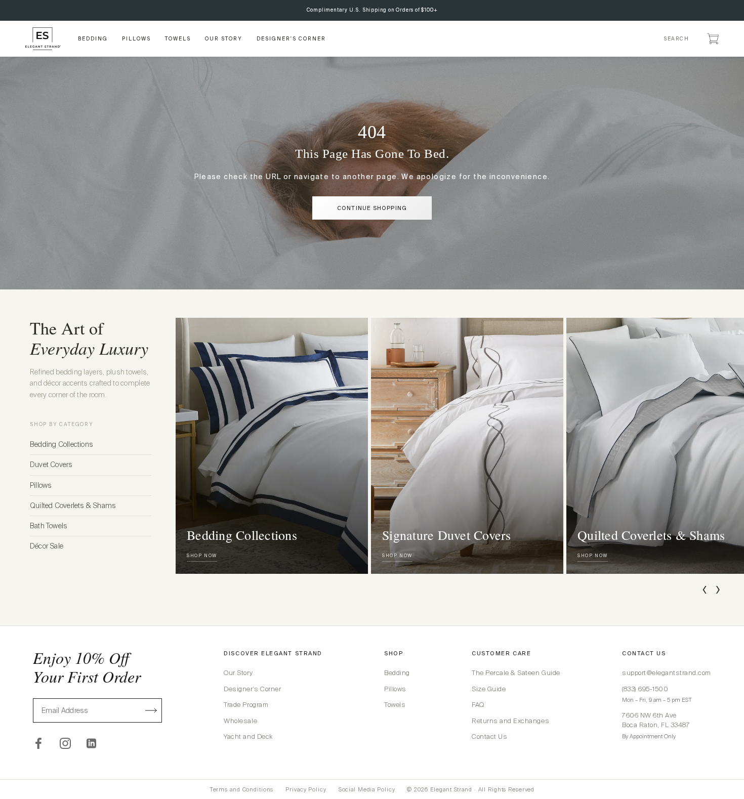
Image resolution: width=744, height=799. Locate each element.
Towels (394, 704)
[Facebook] (38, 743)
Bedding (397, 672)
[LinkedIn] (92, 743)
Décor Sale (46, 546)
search (676, 38)
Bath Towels (48, 525)
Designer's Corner (252, 689)
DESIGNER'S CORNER (291, 38)
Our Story (238, 672)
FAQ (478, 704)
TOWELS (178, 38)
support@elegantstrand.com (666, 672)
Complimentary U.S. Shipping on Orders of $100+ (372, 10)
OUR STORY (223, 38)
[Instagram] (65, 743)
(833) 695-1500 (645, 689)
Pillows (41, 485)
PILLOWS (136, 38)
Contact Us (489, 736)
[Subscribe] (151, 710)
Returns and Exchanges (510, 721)
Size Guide (489, 689)
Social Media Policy (367, 789)
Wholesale (240, 721)
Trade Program (246, 704)
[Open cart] (713, 38)
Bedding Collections (61, 444)
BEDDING (93, 38)
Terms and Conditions (242, 789)
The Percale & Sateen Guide (516, 672)
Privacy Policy (305, 789)
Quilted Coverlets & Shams (73, 505)
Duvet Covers (51, 464)
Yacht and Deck (248, 736)
